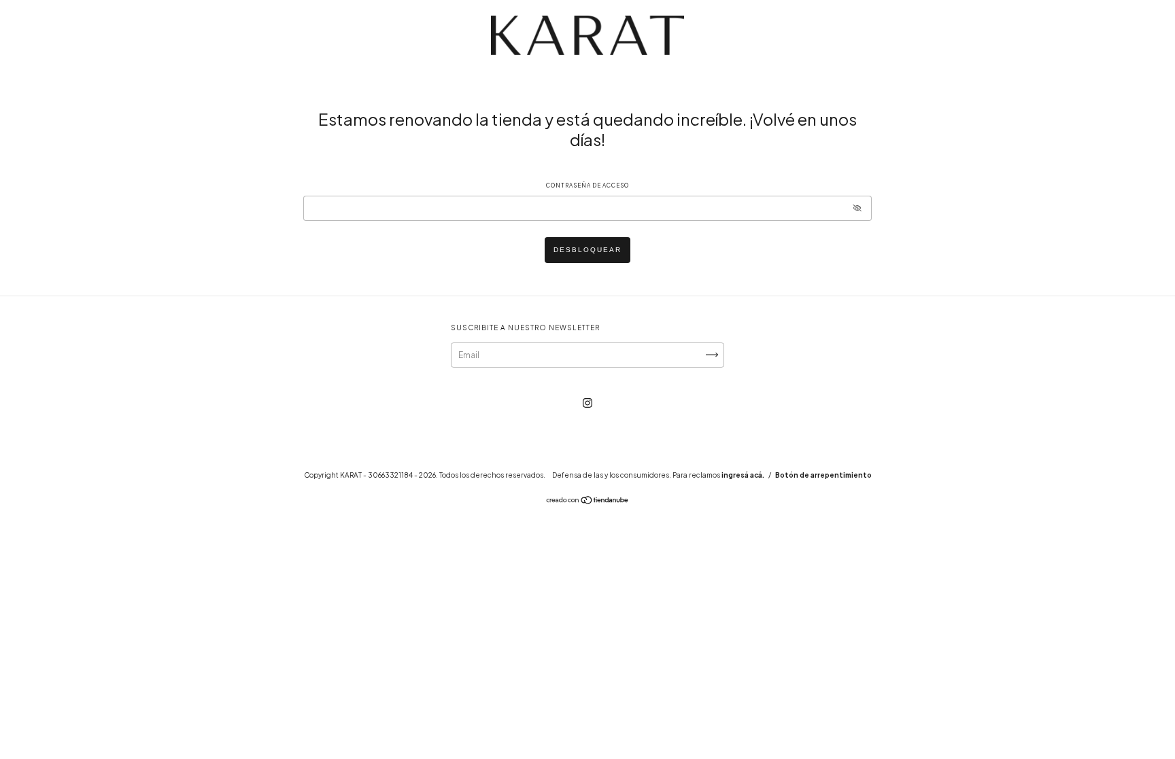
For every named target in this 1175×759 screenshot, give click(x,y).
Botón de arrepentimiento (823, 475)
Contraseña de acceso (587, 185)
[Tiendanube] (587, 502)
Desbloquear (587, 249)
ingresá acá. (742, 475)
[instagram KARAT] (587, 403)
